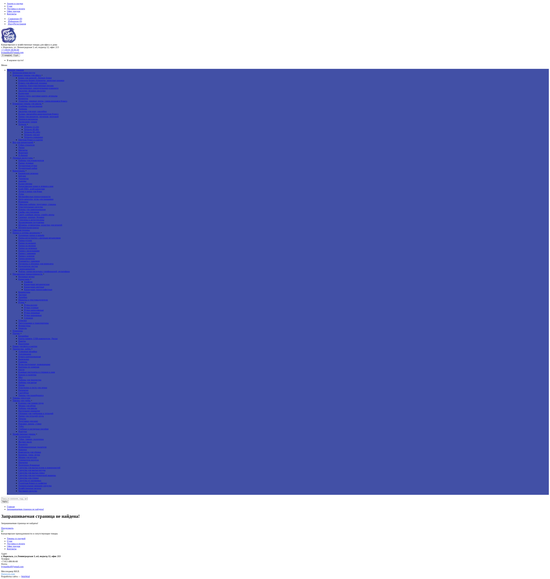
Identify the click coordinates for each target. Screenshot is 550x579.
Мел (20, 377)
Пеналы (22, 418)
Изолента (23, 444)
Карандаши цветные (34, 287)
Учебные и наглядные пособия (33, 429)
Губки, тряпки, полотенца (31, 439)
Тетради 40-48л (31, 129)
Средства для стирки (28, 478)
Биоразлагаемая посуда (24, 72)
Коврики (22, 449)
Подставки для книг (28, 421)
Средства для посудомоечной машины (37, 475)
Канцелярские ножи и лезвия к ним (35, 186)
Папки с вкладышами (29, 251)
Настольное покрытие (29, 411)
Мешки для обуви (27, 405)
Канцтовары (19, 171)
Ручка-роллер (30, 305)
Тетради (22, 124)
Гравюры (22, 362)
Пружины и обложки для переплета (35, 263)
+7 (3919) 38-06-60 (10, 50)
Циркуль (22, 328)
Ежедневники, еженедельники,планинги (38, 88)
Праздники (23, 343)
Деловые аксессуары (23, 158)
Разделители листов (28, 266)
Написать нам (8, 574)
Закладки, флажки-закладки (32, 90)
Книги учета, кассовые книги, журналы (37, 96)
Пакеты (22, 341)
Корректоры (24, 292)
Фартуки (22, 431)
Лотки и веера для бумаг (30, 191)
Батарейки (23, 336)
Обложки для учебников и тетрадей (35, 413)
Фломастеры (24, 325)
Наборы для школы (27, 408)
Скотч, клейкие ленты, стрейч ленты (36, 214)
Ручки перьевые (32, 313)
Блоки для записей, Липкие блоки (35, 78)
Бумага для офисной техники (32, 83)
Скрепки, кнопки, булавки (31, 217)
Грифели (28, 282)
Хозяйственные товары (24, 434)
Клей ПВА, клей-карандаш (31, 189)
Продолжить (7, 528)
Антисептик (24, 436)
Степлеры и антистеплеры (31, 220)
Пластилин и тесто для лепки (32, 387)
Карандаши (24, 279)
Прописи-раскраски (28, 119)
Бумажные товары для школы (27, 103)
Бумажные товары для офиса (27, 75)
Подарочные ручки (27, 165)
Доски (21, 147)
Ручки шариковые (33, 315)
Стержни (28, 318)
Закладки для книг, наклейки (32, 111)
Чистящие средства (27, 491)
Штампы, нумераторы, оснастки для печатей (40, 225)
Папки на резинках (27, 248)
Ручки (21, 302)
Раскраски (23, 390)
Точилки (22, 320)
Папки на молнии (27, 245)
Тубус (21, 426)
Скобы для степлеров (28, 212)
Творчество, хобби (22, 349)
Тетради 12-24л (31, 127)
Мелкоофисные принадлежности (34, 196)
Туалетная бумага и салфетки (32, 483)
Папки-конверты (26, 258)
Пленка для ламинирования (32, 209)
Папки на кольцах (27, 243)
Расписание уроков (27, 121)
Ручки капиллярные (34, 310)
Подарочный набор (27, 168)
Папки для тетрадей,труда (31, 416)
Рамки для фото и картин (25, 346)
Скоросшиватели (26, 269)
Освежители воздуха (28, 460)
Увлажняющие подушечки (31, 222)
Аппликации (24, 354)
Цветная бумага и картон (30, 140)
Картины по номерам (28, 367)
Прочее (16, 333)
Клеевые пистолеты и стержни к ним (36, 372)
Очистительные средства (30, 207)
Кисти (21, 369)
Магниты (23, 150)
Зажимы (22, 181)
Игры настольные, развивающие (34, 364)
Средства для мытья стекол (31, 473)
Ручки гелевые (31, 307)
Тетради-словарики (33, 137)
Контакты (11, 549)
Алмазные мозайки (27, 351)
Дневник (22, 109)
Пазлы (21, 385)
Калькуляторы (25, 183)
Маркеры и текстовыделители (33, 300)
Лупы (21, 194)
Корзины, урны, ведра (29, 455)
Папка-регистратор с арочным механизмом (39, 238)
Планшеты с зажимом (29, 261)
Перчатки (23, 462)
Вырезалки (23, 359)
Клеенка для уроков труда (31, 403)
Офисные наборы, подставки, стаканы (37, 204)
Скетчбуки (23, 393)
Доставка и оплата (16, 543)
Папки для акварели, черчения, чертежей (38, 116)
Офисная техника (21, 230)
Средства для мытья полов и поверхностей (39, 467)
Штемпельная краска (28, 227)
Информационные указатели (32, 447)
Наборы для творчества (29, 380)
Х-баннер (23, 155)
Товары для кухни (21, 398)
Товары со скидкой (16, 538)
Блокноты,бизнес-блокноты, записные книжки (41, 80)
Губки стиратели (26, 145)
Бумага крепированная (29, 356)
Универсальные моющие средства (35, 485)
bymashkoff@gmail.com (12, 52)
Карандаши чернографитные (38, 289)
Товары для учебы (22, 400)
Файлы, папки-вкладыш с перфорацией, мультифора (44, 271)
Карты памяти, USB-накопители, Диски (38, 338)
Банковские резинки (28, 173)
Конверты (23, 98)
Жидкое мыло (25, 442)
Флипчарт (23, 152)
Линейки (22, 297)
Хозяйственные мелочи (29, 488)
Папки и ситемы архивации (27, 232)
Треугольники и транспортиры (33, 323)
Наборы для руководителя (31, 160)
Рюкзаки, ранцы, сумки (29, 424)
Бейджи (22, 176)
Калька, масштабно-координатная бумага (38, 114)
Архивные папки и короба (31, 235)
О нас (9, 541)
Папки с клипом (26, 256)
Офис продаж (13, 546)
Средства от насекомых (29, 480)
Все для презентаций (23, 142)
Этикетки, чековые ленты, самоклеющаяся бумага (42, 101)
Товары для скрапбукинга (31, 395)
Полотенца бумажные (29, 465)
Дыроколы (23, 178)
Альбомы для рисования (30, 106)
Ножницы (23, 202)
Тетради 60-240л (32, 132)
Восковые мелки (26, 276)
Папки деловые (26, 163)
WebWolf (25, 576)
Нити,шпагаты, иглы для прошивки (35, 199)
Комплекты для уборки (29, 452)
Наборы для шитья (27, 382)
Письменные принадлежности (28, 274)
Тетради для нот (32, 134)
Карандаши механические (37, 284)
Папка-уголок (25, 240)
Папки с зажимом (27, 253)
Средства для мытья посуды (32, 470)
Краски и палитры (27, 374)
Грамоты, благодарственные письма (36, 85)
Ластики (22, 294)
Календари (23, 93)
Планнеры (18, 331)
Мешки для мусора (27, 457)
